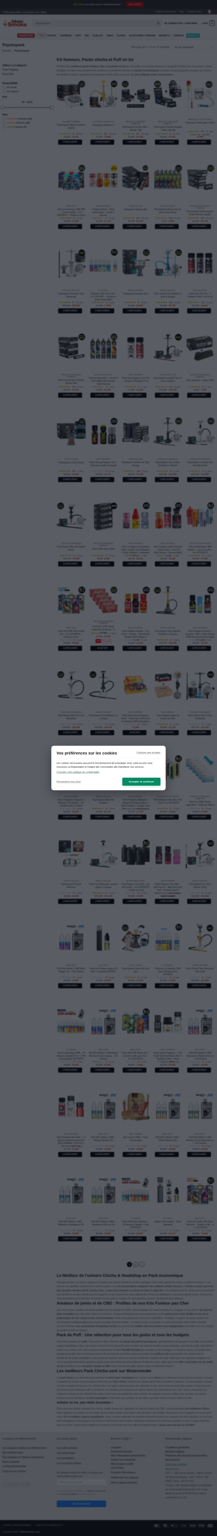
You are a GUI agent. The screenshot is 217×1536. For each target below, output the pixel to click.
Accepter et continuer (141, 781)
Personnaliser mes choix (69, 781)
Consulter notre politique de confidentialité (78, 772)
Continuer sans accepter (148, 752)
